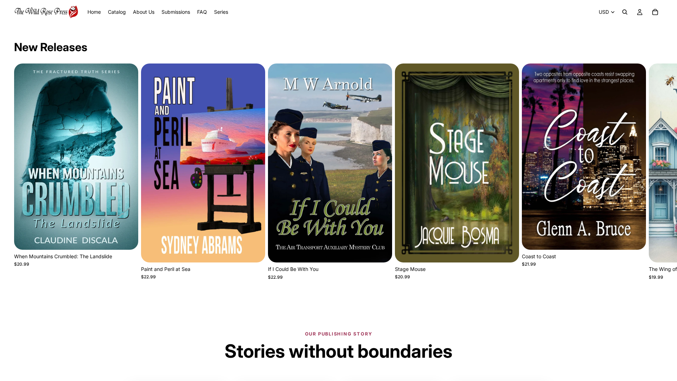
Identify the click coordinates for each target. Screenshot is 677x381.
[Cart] (655, 12)
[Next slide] (655, 171)
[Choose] (127, 238)
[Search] (625, 12)
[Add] (381, 251)
